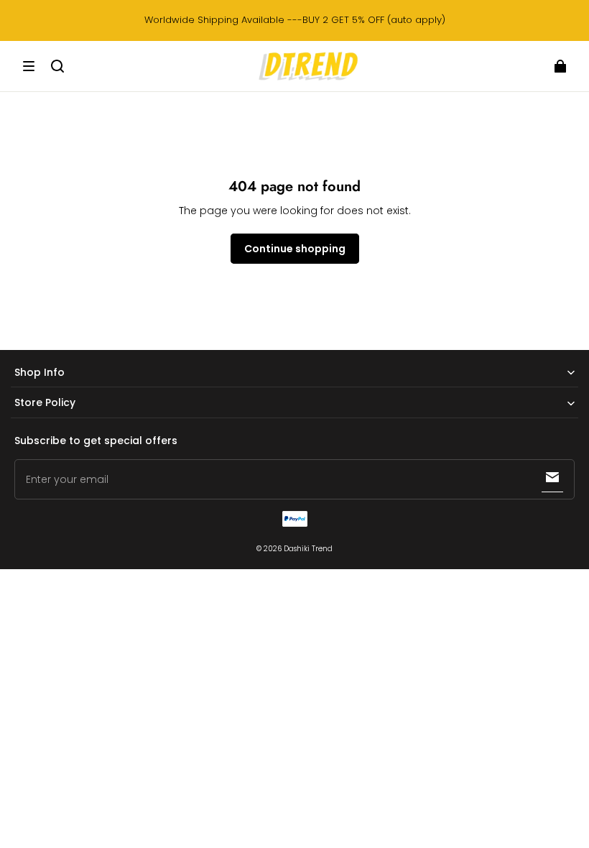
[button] (28, 66)
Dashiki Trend (308, 548)
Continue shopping (294, 248)
